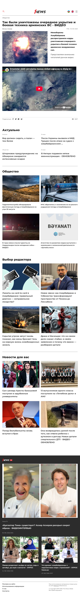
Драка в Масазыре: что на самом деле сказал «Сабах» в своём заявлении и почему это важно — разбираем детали (58, 340)
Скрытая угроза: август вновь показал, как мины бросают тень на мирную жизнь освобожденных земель (20, 340)
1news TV (5, 521)
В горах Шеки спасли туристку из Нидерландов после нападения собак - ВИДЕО (18, 245)
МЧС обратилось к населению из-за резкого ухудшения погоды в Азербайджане (59, 206)
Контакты (5, 591)
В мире (43, 134)
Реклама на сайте (8, 584)
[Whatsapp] (19, 119)
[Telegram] (21, 119)
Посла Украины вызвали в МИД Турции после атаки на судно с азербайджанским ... (57, 141)
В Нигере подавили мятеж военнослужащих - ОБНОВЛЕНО (58, 154)
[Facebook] (13, 119)
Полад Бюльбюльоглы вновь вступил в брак (17, 432)
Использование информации (13, 586)
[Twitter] (16, 119)
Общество (6, 17)
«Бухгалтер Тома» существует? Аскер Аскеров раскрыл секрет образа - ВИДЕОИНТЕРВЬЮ (36, 526)
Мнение (4, 134)
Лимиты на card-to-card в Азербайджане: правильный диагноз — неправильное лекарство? (17, 297)
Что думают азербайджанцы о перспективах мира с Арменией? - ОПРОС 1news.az (59, 567)
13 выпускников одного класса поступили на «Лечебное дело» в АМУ (58, 393)
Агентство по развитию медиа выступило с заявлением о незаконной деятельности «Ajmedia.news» (58, 245)
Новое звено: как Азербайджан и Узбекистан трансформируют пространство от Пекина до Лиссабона (58, 297)
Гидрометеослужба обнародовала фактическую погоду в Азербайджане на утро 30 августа (19, 207)
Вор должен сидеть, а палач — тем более (18, 139)
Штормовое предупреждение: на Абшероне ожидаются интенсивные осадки (20, 156)
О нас (4, 588)
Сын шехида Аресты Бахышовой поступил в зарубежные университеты (19, 393)
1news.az (56, 585)
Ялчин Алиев (7, 29)
